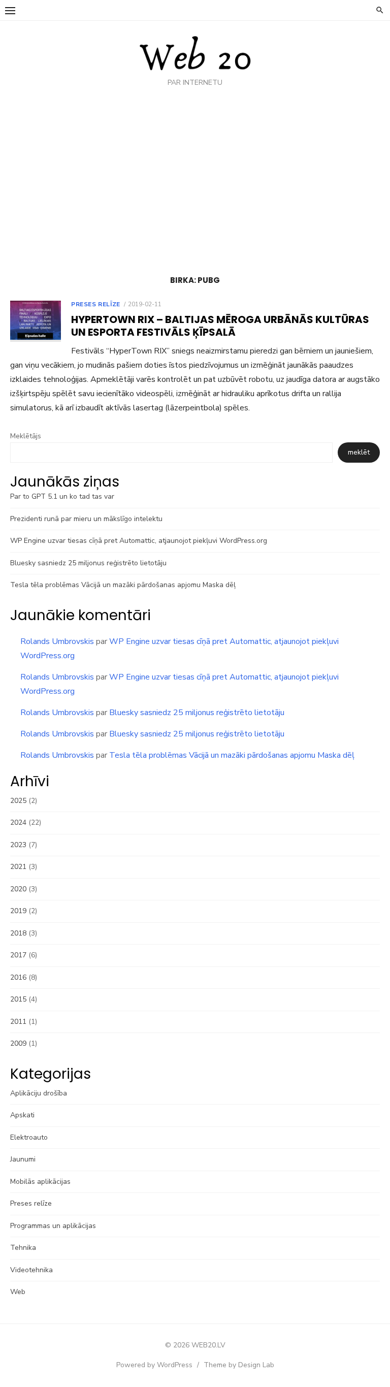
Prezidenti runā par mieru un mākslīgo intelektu (86, 519)
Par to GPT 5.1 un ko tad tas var (62, 496)
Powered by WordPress (154, 1365)
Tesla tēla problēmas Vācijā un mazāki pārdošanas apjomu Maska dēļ (123, 585)
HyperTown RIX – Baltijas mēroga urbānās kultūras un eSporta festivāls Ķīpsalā (220, 325)
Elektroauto (29, 1137)
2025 (18, 800)
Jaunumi (23, 1159)
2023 (18, 845)
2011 (18, 1021)
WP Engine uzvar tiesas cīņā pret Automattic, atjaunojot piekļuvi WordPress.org (138, 540)
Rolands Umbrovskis (57, 641)
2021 (18, 867)
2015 (18, 999)
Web (17, 1292)
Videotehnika (31, 1270)
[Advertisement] (195, 184)
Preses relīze (95, 304)
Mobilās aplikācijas (40, 1181)
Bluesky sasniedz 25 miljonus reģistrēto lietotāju (88, 563)
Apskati (22, 1115)
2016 (18, 977)
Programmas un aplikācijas (53, 1226)
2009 (18, 1043)
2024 (18, 822)
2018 (18, 933)
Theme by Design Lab (239, 1365)
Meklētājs (25, 436)
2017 (18, 955)
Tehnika (23, 1247)
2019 (18, 911)
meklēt (359, 452)
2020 (18, 889)
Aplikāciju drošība (38, 1093)
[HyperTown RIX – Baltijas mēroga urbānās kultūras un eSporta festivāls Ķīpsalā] (35, 321)
